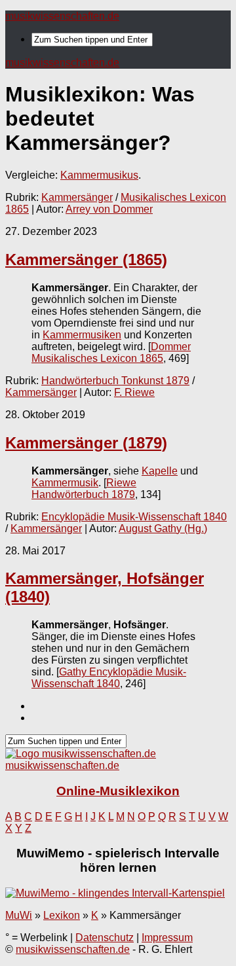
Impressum (167, 937)
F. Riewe (134, 392)
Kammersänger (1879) (86, 443)
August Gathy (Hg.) (163, 528)
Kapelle (160, 470)
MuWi (18, 915)
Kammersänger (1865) (86, 259)
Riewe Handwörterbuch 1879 (83, 488)
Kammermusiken (82, 334)
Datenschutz (104, 937)
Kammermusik (64, 482)
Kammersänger (77, 197)
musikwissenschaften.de (62, 16)
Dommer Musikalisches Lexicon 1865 (111, 352)
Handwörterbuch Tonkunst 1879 (115, 380)
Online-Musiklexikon (118, 791)
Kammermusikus (99, 175)
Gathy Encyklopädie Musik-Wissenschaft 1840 (108, 677)
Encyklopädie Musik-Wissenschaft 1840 (134, 516)
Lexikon (61, 915)
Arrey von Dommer (109, 209)
